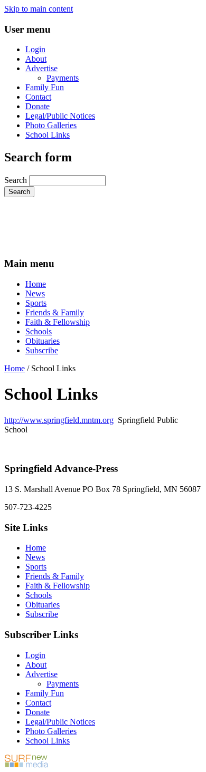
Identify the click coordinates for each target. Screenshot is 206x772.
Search (16, 180)
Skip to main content (38, 8)
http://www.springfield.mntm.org (59, 420)
